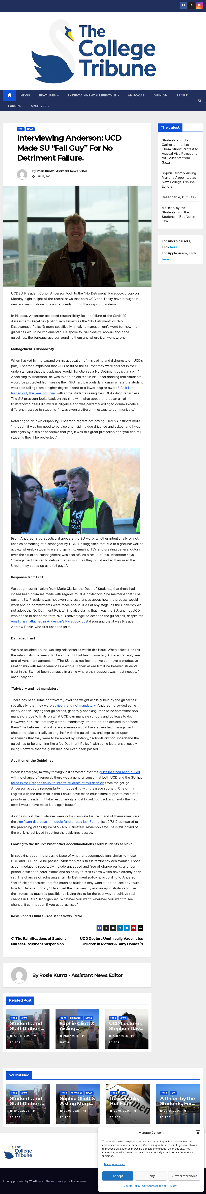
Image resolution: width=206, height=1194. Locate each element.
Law (123, 1093)
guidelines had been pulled (119, 772)
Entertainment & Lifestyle (92, 95)
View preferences (184, 1176)
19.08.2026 (22, 1110)
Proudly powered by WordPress (23, 1181)
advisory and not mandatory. (74, 705)
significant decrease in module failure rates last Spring (58, 822)
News (25, 95)
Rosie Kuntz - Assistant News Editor (62, 171)
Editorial (76, 1018)
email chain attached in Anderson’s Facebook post (49, 621)
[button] (198, 1133)
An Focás (136, 95)
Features (48, 95)
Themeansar (79, 1181)
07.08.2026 (72, 1110)
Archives (39, 106)
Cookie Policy (132, 1185)
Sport (182, 95)
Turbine (14, 106)
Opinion (160, 95)
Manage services (114, 1164)
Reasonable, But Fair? (179, 197)
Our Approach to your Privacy (159, 1185)
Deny (151, 1176)
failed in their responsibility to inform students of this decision (57, 783)
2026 (14, 1018)
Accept (118, 1176)
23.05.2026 (122, 1110)
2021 (20, 129)
